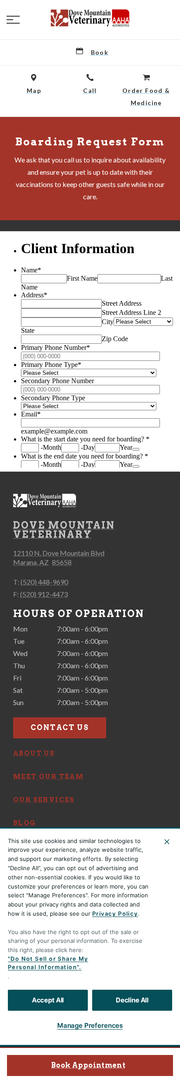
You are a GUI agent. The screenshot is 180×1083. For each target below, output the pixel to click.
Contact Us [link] (60, 727)
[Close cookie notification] (167, 841)
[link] (90, 18)
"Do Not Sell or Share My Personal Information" (48, 963)
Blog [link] (24, 823)
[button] (13, 20)
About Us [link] (34, 753)
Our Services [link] (44, 800)
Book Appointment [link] (88, 1065)
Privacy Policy (115, 913)
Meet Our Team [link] (48, 776)
